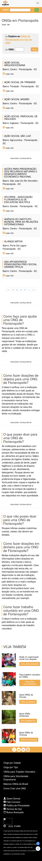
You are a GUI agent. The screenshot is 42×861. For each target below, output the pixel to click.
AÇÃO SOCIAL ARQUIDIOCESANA (14, 64)
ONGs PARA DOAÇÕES (29, 664)
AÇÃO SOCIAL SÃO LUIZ (17, 136)
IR (36, 10)
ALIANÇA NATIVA (13, 241)
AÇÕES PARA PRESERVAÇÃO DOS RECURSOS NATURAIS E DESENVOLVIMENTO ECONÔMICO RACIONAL (20, 172)
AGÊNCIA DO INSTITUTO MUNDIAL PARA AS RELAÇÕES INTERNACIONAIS (21, 221)
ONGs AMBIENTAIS (28, 721)
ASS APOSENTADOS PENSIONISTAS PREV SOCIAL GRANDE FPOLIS (20, 264)
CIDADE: (4, 10)
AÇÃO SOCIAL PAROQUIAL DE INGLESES (21, 117)
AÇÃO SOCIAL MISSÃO (16, 99)
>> (33, 289)
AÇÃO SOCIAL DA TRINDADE (20, 82)
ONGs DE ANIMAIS (28, 702)
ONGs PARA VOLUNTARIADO (29, 683)
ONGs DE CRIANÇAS (29, 740)
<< (8, 289)
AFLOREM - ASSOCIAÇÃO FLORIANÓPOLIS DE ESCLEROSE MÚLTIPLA (18, 199)
